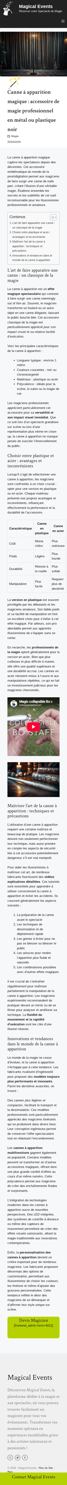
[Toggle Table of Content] (51, 217)
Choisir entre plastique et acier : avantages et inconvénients (31, 234)
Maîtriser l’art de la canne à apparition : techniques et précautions (28, 246)
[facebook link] (25, 1457)
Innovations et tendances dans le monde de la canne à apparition (32, 258)
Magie (15, 136)
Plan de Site (46, 1467)
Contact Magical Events (33, 1477)
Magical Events (36, 6)
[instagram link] (10, 1457)
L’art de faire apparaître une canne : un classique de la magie (33, 225)
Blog (10, 1471)
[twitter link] (17, 1457)
